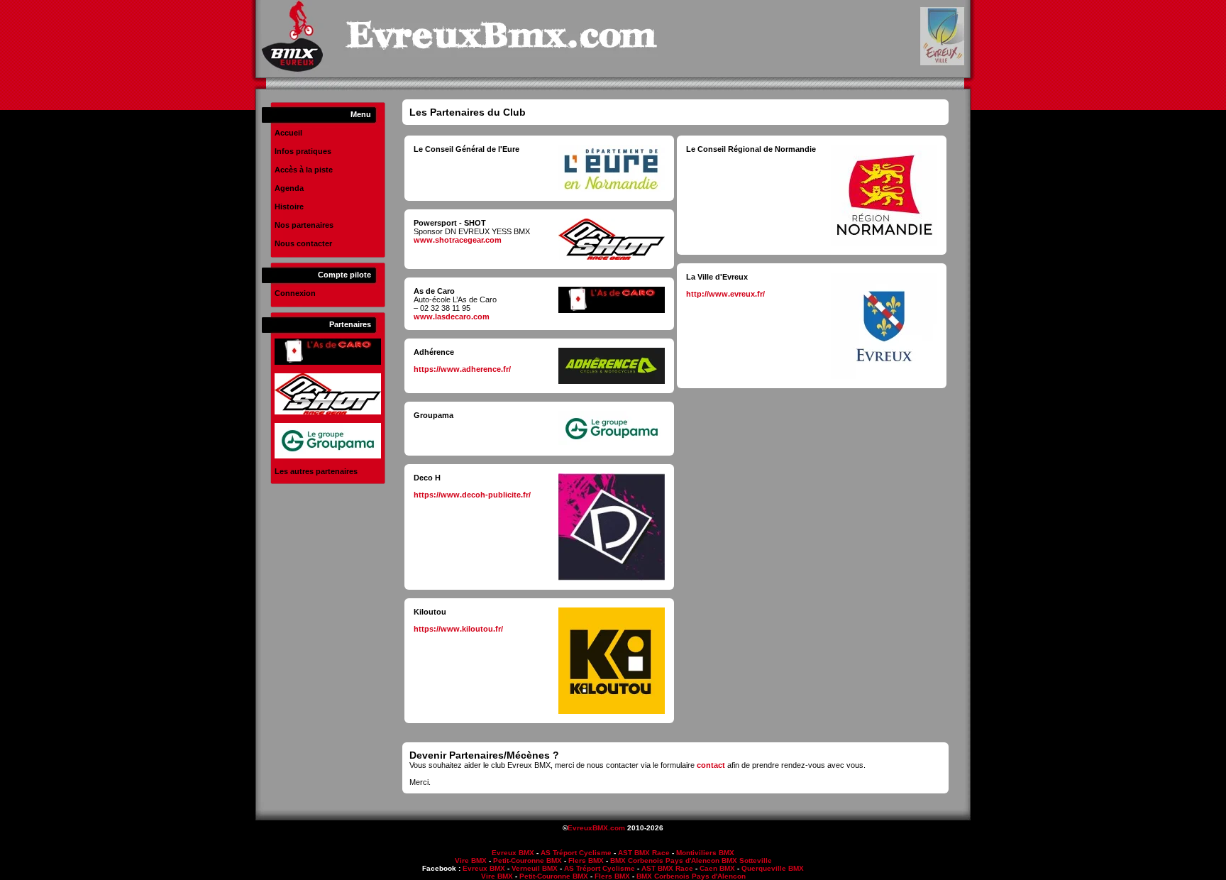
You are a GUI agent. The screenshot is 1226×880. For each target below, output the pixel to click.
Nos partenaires (304, 225)
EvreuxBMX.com (596, 828)
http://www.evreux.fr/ (725, 294)
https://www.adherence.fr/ (462, 369)
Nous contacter (303, 243)
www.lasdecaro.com (452, 316)
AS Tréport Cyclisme (576, 853)
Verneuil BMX (535, 868)
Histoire (289, 206)
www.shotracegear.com (458, 240)
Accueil (288, 132)
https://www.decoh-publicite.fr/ (472, 494)
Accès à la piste (304, 169)
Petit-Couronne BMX (527, 860)
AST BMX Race (644, 853)
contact (711, 765)
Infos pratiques (303, 151)
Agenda (289, 188)
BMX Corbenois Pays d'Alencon (664, 860)
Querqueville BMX (772, 868)
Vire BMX (471, 860)
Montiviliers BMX (705, 853)
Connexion (295, 293)
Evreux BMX (513, 853)
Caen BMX (717, 868)
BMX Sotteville (747, 860)
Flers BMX (586, 860)
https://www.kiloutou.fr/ (458, 629)
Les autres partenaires (316, 471)
